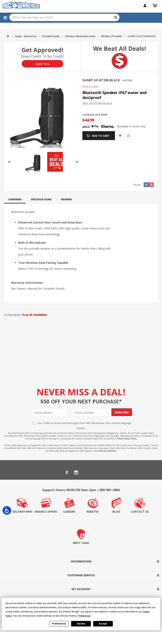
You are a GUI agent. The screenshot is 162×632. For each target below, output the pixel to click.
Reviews (66, 199)
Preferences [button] (84, 615)
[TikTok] (95, 472)
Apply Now (42, 64)
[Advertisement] (81, 347)
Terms (134, 438)
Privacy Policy (123, 438)
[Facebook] (67, 472)
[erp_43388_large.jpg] (43, 113)
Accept (103, 623)
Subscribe (122, 412)
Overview (14, 199)
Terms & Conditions (107, 450)
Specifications (41, 199)
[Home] (8, 36)
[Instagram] (76, 472)
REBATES (93, 511)
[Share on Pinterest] (151, 184)
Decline (81, 623)
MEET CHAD (81, 543)
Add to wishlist (120, 135)
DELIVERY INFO (22, 511)
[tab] (15, 199)
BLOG (116, 511)
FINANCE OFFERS (46, 511)
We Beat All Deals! (119, 48)
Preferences (59, 623)
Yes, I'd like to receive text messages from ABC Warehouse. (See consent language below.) (84, 425)
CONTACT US (140, 511)
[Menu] (5, 18)
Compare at (90, 114)
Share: (137, 184)
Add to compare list (128, 135)
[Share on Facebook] (146, 184)
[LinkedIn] (86, 472)
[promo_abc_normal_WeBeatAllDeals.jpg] (57, 170)
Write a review (90, 86)
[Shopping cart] (155, 5)
